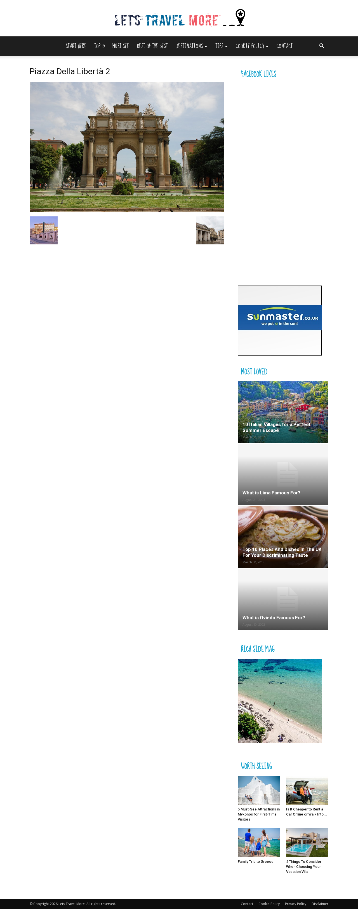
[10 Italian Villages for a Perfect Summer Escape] (283, 412)
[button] (321, 46)
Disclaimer (320, 903)
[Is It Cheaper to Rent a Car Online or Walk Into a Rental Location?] (307, 790)
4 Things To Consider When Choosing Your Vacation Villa (303, 866)
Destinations (189, 46)
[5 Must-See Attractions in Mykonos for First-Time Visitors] (259, 790)
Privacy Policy (295, 903)
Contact (285, 46)
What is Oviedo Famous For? (273, 617)
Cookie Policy (250, 46)
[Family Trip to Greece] (259, 842)
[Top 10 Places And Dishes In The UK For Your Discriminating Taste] (283, 537)
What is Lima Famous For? (271, 493)
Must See (120, 46)
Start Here (76, 46)
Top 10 (99, 46)
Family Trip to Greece (256, 861)
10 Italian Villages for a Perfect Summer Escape (276, 427)
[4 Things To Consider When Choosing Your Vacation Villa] (307, 842)
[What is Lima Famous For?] (283, 474)
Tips (219, 46)
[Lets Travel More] (179, 18)
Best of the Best (152, 46)
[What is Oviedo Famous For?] (283, 599)
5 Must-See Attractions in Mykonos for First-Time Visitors (259, 814)
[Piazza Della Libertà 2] (127, 210)
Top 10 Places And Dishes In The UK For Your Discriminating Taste (282, 552)
